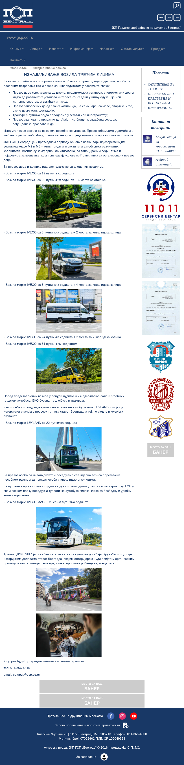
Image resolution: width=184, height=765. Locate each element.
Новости (55, 49)
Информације (80, 49)
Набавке (106, 49)
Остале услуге (131, 49)
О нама (15, 49)
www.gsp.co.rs (20, 37)
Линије (35, 49)
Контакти (16, 60)
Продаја (157, 49)
